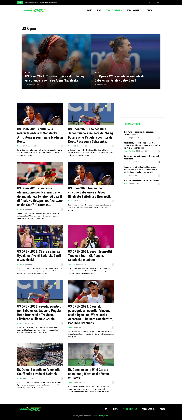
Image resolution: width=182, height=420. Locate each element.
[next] (99, 2)
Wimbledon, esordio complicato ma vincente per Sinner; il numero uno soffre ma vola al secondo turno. (142, 145)
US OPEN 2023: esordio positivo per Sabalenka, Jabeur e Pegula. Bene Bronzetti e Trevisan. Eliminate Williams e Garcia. (39, 312)
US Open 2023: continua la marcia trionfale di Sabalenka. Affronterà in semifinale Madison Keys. (40, 135)
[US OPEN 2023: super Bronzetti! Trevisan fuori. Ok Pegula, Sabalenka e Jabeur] (91, 236)
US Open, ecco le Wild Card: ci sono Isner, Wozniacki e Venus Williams (89, 374)
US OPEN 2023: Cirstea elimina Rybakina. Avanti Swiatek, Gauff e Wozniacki (39, 255)
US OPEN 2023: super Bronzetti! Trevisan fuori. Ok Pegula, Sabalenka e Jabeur (90, 255)
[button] (159, 10)
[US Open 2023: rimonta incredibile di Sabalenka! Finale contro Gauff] (125, 61)
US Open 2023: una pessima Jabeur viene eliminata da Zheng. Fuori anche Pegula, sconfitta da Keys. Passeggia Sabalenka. (91, 135)
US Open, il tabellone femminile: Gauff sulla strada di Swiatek (39, 372)
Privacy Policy (103, 416)
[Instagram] (154, 3)
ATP (125, 137)
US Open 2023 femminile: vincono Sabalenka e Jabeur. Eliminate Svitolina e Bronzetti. (89, 192)
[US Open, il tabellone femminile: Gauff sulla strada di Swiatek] (40, 354)
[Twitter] (158, 3)
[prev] (95, 2)
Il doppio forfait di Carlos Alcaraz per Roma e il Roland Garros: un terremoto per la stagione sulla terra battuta (140, 169)
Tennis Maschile (129, 151)
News (27, 72)
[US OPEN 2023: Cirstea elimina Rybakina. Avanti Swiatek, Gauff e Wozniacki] (40, 236)
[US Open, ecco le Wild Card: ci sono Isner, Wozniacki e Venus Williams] (91, 354)
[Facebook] (150, 3)
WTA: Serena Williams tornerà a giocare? (141, 180)
